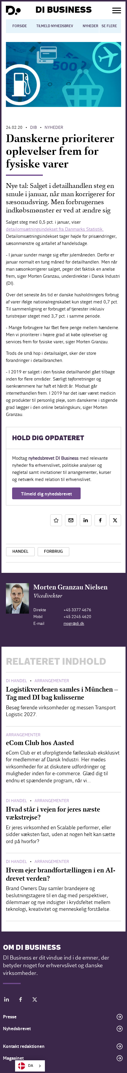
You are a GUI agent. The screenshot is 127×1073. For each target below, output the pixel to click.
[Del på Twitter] (115, 520)
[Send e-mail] (71, 520)
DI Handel (16, 680)
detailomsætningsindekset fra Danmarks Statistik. (55, 229)
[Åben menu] (116, 10)
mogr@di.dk (74, 623)
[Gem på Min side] (56, 520)
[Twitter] (34, 1000)
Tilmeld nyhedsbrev (54, 26)
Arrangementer (52, 680)
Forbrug (53, 551)
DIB (33, 127)
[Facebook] (20, 1000)
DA (30, 1066)
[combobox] (30, 1066)
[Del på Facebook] (100, 520)
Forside (19, 26)
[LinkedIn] (6, 1000)
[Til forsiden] (13, 10)
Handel (20, 551)
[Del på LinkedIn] (86, 520)
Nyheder (90, 26)
